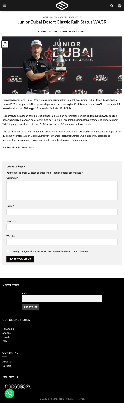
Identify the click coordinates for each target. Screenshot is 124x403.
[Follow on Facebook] (5, 386)
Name (10, 205)
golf (45, 17)
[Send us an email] (23, 386)
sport (78, 17)
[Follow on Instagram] (11, 386)
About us (7, 361)
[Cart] (120, 5)
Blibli (5, 341)
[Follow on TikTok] (17, 386)
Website (10, 236)
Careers (6, 365)
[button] (9, 393)
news (71, 17)
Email (10, 220)
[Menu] (4, 6)
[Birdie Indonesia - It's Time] (62, 5)
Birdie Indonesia (77, 31)
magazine (62, 17)
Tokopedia (8, 328)
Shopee (6, 332)
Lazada (6, 336)
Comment (12, 177)
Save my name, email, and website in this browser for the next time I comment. (50, 251)
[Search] (111, 5)
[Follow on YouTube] (28, 386)
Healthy (53, 17)
